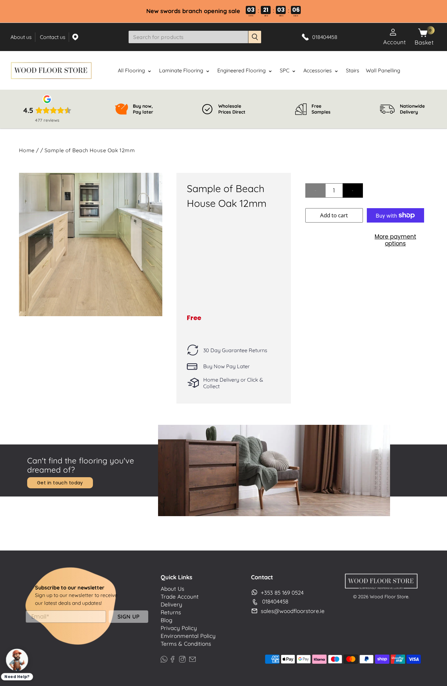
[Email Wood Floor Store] (192, 658)
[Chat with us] (16, 659)
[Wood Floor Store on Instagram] (182, 658)
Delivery (171, 604)
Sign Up (128, 616)
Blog (166, 620)
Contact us (52, 37)
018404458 (275, 601)
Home (27, 150)
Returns (171, 612)
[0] (422, 33)
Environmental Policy (188, 635)
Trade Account (180, 596)
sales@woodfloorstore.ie (293, 610)
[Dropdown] (149, 71)
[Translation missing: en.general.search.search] (254, 37)
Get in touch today (60, 482)
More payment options (395, 240)
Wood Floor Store (389, 597)
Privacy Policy (179, 627)
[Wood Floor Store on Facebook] (172, 658)
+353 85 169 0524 (282, 592)
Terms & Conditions (186, 643)
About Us (172, 588)
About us (21, 37)
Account (394, 41)
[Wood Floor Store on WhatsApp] (164, 658)
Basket (424, 42)
